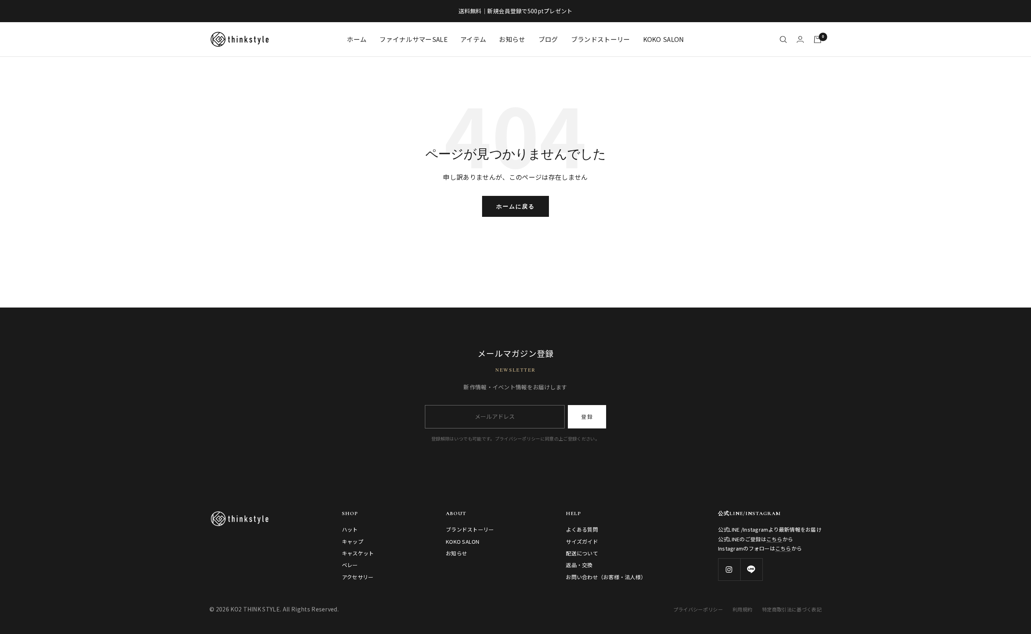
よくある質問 (582, 529)
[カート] (818, 39)
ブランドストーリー (600, 39)
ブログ (548, 39)
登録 (587, 416)
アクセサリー (358, 577)
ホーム (356, 39)
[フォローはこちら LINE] (751, 569)
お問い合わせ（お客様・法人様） (606, 577)
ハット (350, 529)
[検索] (783, 39)
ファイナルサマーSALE (413, 39)
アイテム (473, 39)
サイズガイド (582, 541)
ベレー (350, 565)
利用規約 (742, 609)
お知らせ (512, 39)
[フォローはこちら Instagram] (729, 569)
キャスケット (358, 553)
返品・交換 (579, 565)
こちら (774, 539)
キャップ (352, 541)
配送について (582, 553)
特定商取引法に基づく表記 (792, 609)
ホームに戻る (515, 206)
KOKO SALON (663, 39)
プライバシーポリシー (698, 609)
